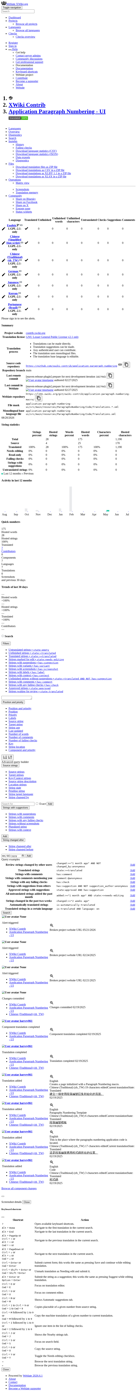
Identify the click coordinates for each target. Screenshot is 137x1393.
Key (11, 743)
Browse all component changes (19, 1188)
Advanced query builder (15, 761)
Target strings (16, 774)
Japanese (13, 282)
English (12, 225)
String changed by (19, 797)
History (20, 144)
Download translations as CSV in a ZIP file (40, 170)
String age (14, 727)
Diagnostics (15, 134)
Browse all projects (26, 23)
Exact (43, 803)
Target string (16, 724)
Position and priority (20, 708)
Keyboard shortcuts (27, 71)
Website (20, 87)
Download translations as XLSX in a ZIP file (41, 176)
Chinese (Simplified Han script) (13, 239)
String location (17, 746)
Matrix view (22, 182)
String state (15, 787)
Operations (15, 179)
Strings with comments (21, 817)
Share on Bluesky (26, 198)
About (19, 84)
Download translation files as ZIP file (36, 166)
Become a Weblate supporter (25, 1388)
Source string (16, 721)
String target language (21, 794)
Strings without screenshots (24, 823)
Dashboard (15, 17)
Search (12, 138)
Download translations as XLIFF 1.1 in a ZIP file (43, 173)
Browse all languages (28, 30)
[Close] (2, 1196)
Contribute (22, 77)
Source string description (22, 781)
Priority (13, 714)
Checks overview (25, 36)
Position (13, 711)
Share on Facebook (26, 202)
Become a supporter (27, 81)
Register (13, 42)
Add (50, 804)
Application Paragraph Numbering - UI (57, 111)
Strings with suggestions (22, 813)
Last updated (16, 730)
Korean (13, 293)
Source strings (16, 771)
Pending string (17, 790)
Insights (13, 141)
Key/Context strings (20, 778)
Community (15, 195)
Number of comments (21, 737)
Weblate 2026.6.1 (33, 1375)
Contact (13, 1382)
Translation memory (27, 192)
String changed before (21, 849)
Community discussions (29, 58)
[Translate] (3, 229)
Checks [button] (13, 33)
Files (11, 163)
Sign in (13, 45)
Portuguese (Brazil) (15, 306)
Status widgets (24, 211)
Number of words (19, 734)
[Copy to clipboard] (126, 365)
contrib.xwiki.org (35, 333)
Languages (15, 128)
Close (27, 1202)
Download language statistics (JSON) (37, 154)
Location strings (18, 784)
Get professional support (29, 61)
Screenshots (22, 189)
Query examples (10, 859)
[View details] (52, 926)
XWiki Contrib (27, 105)
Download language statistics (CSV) (36, 150)
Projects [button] (13, 20)
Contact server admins (28, 55)
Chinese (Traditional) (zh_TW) (14, 257)
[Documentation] (2, 636)
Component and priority (22, 750)
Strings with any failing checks (26, 820)
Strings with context (20, 829)
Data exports (23, 157)
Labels (12, 718)
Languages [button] (15, 27)
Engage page (23, 208)
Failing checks (24, 147)
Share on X (22, 205)
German (13, 271)
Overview (14, 131)
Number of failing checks (23, 740)
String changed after (20, 846)
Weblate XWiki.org (17, 4)
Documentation (24, 68)
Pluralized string (18, 826)
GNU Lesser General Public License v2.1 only (52, 336)
